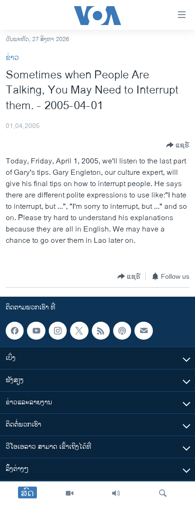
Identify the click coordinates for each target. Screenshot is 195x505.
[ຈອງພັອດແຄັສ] (143, 331)
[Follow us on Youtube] (36, 331)
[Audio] (116, 493)
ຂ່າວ (12, 57)
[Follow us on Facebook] (15, 331)
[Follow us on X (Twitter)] (79, 331)
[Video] (69, 493)
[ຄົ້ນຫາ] (163, 493)
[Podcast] (122, 331)
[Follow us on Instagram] (58, 331)
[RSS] (101, 331)
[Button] (177, 145)
